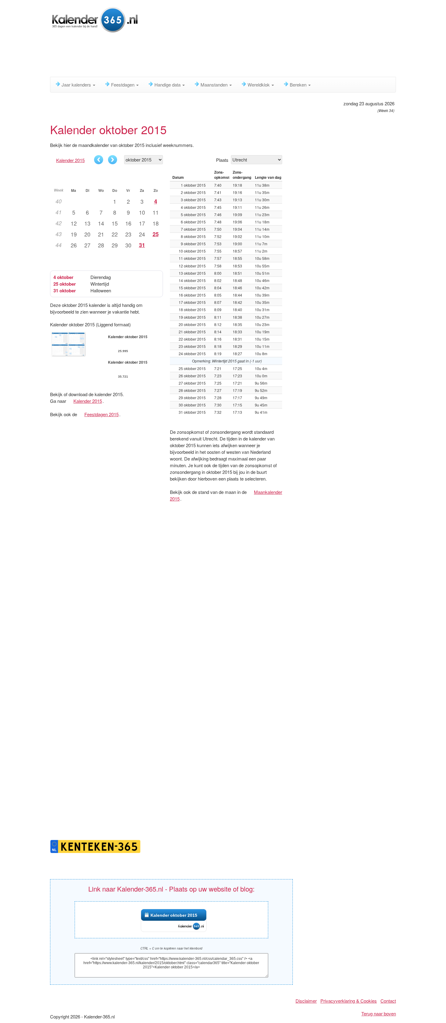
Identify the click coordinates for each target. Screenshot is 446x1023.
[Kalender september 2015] (98, 159)
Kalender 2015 (70, 160)
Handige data (168, 84)
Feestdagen (123, 84)
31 (142, 245)
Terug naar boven (378, 1013)
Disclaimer (306, 1001)
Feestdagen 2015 (101, 414)
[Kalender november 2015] (112, 159)
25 (156, 234)
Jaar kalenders (77, 84)
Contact (388, 1001)
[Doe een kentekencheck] (95, 845)
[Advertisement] (197, 56)
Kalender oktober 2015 (173, 915)
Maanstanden (215, 84)
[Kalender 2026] (95, 19)
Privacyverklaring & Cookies (348, 1001)
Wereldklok (259, 84)
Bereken (299, 84)
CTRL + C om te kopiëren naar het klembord (171, 948)
